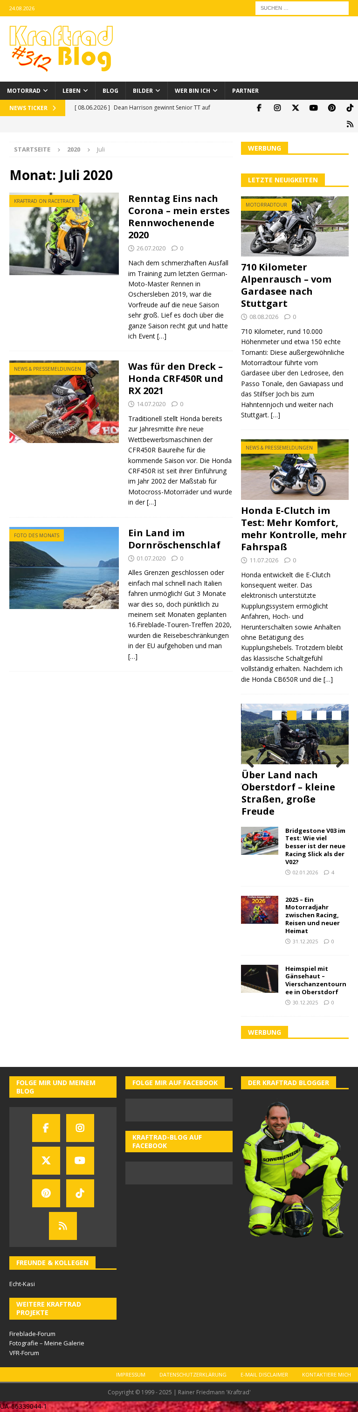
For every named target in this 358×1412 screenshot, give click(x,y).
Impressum (130, 1374)
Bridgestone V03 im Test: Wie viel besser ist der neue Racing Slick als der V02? (315, 846)
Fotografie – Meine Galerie (46, 1343)
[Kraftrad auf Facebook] (259, 108)
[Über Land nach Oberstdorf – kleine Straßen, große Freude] (295, 734)
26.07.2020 (151, 248)
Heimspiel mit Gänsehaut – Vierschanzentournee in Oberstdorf (315, 980)
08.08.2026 (263, 316)
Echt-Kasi (22, 1284)
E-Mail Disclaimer (264, 1374)
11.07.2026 (263, 560)
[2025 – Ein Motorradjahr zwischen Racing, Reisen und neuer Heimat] (259, 910)
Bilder (143, 91)
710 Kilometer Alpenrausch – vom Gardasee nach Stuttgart (286, 285)
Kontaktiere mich (326, 1374)
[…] (161, 336)
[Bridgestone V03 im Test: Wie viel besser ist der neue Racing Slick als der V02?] (259, 841)
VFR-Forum (24, 1353)
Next (337, 762)
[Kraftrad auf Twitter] (295, 108)
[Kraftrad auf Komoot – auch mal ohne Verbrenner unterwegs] (350, 124)
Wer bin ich (192, 91)
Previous (253, 762)
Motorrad (24, 91)
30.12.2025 (305, 1002)
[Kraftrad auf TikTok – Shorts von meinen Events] (350, 108)
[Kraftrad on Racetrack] (64, 234)
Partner (245, 91)
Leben (71, 91)
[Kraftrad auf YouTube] (313, 108)
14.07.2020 (151, 404)
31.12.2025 (305, 941)
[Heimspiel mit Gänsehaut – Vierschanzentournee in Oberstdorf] (259, 979)
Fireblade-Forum (32, 1333)
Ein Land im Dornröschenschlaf (174, 538)
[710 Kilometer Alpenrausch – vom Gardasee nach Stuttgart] (294, 226)
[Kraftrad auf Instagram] (277, 108)
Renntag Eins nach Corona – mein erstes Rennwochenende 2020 (179, 216)
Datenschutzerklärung (193, 1374)
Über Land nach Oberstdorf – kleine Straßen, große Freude (288, 792)
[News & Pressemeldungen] (64, 401)
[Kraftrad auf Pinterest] (332, 108)
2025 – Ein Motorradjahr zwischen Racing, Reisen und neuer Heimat (312, 915)
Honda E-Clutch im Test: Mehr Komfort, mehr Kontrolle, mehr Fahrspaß (294, 528)
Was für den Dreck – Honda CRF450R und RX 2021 (175, 378)
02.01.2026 (305, 872)
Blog (110, 91)
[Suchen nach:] (302, 7)
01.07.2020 (151, 558)
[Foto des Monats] (64, 568)
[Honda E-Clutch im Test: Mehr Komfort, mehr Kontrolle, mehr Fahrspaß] (294, 469)
